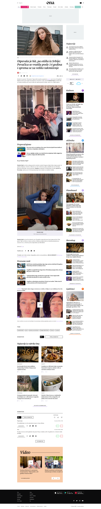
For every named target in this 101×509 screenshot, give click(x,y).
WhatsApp (59, 255)
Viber (19, 256)
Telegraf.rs (20, 2)
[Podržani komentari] (58, 417)
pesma (49, 79)
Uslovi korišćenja (59, 321)
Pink (22, 246)
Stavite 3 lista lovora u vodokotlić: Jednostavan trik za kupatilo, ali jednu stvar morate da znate (74, 64)
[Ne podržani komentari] (61, 417)
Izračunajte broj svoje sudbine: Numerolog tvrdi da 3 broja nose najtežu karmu (74, 48)
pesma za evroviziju (33, 330)
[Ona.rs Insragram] (80, 501)
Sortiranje (55, 415)
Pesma (52, 330)
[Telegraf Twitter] (77, 501)
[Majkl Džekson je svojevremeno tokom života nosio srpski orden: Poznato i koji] (69, 113)
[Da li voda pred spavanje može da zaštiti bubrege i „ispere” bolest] (69, 174)
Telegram (23, 256)
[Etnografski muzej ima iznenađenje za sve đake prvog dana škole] (69, 119)
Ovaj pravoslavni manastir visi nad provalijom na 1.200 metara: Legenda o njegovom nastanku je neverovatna (75, 59)
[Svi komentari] (54, 417)
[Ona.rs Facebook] (74, 501)
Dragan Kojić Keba (44, 330)
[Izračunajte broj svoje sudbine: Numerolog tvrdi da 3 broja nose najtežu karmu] (28, 354)
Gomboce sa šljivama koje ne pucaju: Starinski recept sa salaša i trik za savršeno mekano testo (75, 53)
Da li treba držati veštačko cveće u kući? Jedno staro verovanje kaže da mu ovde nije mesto (75, 70)
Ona (18, 57)
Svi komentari (40, 441)
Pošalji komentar (54, 336)
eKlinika (70, 140)
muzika (57, 330)
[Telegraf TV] (82, 501)
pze (26, 330)
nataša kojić (20, 330)
